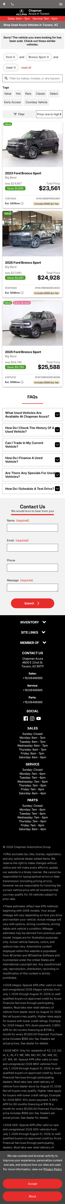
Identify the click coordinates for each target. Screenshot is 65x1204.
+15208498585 (32, 678)
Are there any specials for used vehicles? (30, 474)
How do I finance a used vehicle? (23, 459)
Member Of (30, 643)
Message (20, 580)
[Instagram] (32, 718)
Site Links (30, 632)
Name (18, 520)
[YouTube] (38, 718)
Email (18, 540)
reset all (26, 67)
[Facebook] (26, 718)
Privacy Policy (53, 1169)
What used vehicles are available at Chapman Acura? (27, 414)
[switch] (61, 4)
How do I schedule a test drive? (29, 489)
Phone (11, 560)
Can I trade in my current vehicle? (24, 444)
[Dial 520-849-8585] (12, 4)
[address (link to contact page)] (4, 4)
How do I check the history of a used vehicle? (29, 429)
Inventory (30, 622)
